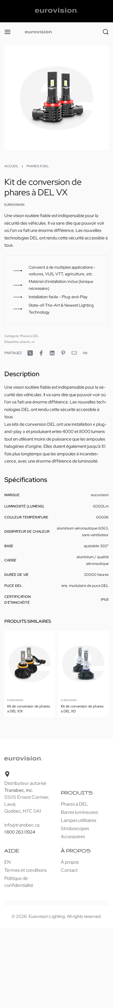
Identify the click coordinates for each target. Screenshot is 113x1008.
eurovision (15, 699)
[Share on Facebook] (41, 353)
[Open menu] (7, 32)
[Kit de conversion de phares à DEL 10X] (29, 664)
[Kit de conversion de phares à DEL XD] (83, 664)
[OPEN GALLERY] (56, 98)
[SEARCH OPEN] (106, 32)
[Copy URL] (85, 353)
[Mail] (74, 353)
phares (25, 342)
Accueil (11, 166)
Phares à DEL (37, 166)
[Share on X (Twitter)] (30, 353)
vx (32, 342)
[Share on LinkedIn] (52, 353)
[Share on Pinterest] (63, 353)
